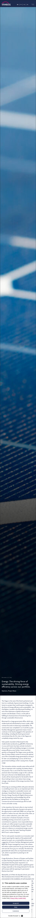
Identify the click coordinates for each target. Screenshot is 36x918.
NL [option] (27, 4)
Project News (12, 691)
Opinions (4, 691)
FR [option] (20, 4)
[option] (21, 4)
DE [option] (24, 4)
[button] (33, 4)
